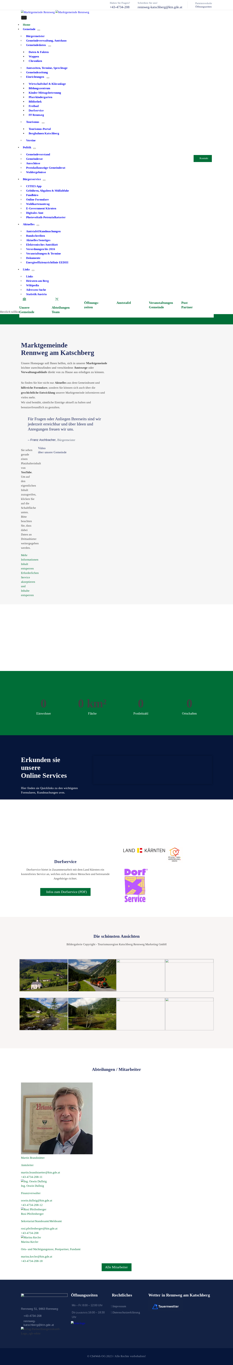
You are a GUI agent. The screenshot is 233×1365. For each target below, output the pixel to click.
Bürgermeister (35, 36)
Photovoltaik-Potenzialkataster (46, 217)
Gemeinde (29, 29)
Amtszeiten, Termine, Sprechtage (47, 68)
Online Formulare (37, 199)
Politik (27, 147)
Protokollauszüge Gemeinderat (45, 167)
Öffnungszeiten (203, 6)
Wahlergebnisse (36, 172)
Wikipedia (32, 285)
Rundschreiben (35, 235)
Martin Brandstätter (33, 1157)
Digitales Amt (34, 212)
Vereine (31, 140)
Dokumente (33, 258)
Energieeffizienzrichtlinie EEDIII (47, 262)
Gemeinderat (34, 158)
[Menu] (38, 30)
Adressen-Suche (36, 289)
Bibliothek (35, 101)
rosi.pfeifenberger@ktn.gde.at (39, 1228)
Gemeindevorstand (38, 154)
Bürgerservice (32, 179)
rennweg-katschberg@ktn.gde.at (160, 7)
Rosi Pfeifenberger (32, 1213)
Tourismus (32, 122)
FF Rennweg (36, 115)
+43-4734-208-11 (31, 1177)
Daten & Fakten (39, 52)
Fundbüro (32, 195)
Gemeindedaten (36, 45)
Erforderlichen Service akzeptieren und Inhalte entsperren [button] (28, 584)
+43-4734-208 (119, 7)
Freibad (34, 106)
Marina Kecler (29, 1241)
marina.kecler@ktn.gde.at (36, 1256)
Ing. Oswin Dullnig (32, 1185)
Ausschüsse (33, 163)
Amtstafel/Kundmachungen (43, 231)
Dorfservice (36, 110)
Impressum (119, 1306)
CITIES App (33, 186)
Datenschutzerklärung (126, 1312)
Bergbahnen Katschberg (44, 133)
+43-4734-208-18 (32, 1261)
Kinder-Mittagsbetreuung (45, 92)
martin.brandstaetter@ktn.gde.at (40, 1172)
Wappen (34, 56)
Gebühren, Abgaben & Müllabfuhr (47, 190)
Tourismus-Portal (40, 129)
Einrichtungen (35, 76)
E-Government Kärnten (41, 208)
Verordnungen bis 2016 (40, 249)
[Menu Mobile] (24, 18)
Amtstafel (123, 303)
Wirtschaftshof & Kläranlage (47, 83)
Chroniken (35, 61)
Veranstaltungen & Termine (43, 253)
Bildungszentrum (39, 88)
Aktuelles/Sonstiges (38, 240)
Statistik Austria (36, 294)
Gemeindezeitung (37, 72)
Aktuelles (29, 224)
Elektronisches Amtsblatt (42, 244)
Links (26, 269)
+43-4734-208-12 (32, 1205)
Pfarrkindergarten (40, 97)
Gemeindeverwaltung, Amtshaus (46, 40)
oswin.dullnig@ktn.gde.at (36, 1200)
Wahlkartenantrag (38, 204)
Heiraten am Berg (37, 281)
